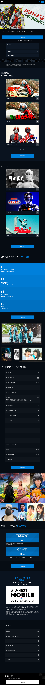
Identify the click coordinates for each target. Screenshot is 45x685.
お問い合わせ (18, 678)
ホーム (6, 678)
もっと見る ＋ (22, 149)
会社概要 (9, 678)
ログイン (42, 1)
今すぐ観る (22, 37)
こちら (31, 40)
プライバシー (13, 678)
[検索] (39, 2)
